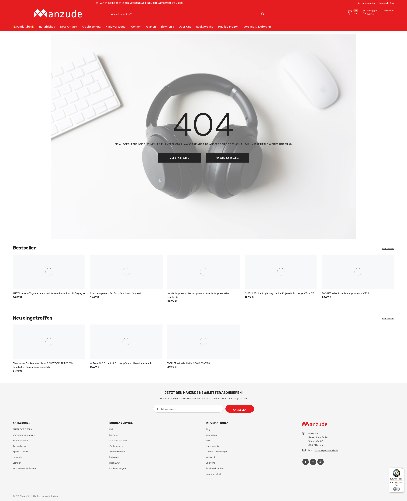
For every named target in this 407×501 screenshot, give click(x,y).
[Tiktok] (320, 462)
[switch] (396, 489)
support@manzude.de (326, 450)
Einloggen (372, 10)
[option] (49, 278)
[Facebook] (305, 462)
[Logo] (58, 13)
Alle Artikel (388, 248)
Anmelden (389, 10)
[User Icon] (364, 12)
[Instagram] (313, 462)
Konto (370, 13)
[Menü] (402, 469)
